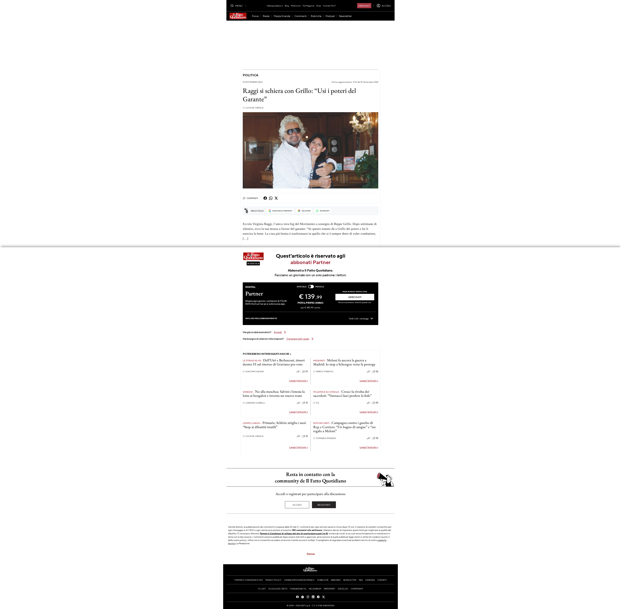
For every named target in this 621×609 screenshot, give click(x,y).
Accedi (297, 504)
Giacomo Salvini (253, 371)
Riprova (311, 553)
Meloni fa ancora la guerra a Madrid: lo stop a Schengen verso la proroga (344, 362)
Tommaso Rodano (324, 438)
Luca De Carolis (253, 108)
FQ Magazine (308, 6)
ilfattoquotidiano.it (275, 6)
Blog (287, 6)
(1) (307, 402)
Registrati (324, 504)
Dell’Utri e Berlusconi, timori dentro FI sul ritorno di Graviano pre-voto (274, 362)
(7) (306, 371)
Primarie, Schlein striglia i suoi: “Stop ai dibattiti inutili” (274, 424)
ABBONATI (354, 297)
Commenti (252, 198)
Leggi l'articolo (298, 380)
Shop (318, 6)
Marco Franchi (323, 371)
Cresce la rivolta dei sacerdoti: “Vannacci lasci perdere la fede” (342, 393)
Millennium (296, 6)
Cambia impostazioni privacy (299, 580)
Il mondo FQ (328, 5)
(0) (377, 402)
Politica (250, 75)
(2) (377, 371)
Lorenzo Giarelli (254, 403)
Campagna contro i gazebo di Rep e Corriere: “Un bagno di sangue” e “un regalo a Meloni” (344, 426)
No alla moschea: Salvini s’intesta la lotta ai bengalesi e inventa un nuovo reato (274, 393)
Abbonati (364, 5)
